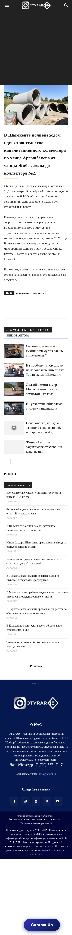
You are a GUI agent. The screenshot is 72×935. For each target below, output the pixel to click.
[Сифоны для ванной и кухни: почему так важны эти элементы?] (14, 351)
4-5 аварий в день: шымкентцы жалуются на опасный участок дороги (33, 511)
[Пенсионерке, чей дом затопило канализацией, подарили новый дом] (14, 428)
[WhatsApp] (8, 310)
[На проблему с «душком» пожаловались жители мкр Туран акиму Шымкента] (14, 370)
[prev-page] (6, 461)
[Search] (66, 5)
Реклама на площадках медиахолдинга (28, 819)
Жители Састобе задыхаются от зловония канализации (44, 446)
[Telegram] (17, 310)
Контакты (55, 819)
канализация (22, 293)
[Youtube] (58, 801)
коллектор (38, 293)
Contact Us (42, 925)
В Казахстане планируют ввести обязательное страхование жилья (34, 627)
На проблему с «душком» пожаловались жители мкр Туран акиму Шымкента (45, 370)
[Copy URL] (54, 310)
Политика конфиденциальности (36, 823)
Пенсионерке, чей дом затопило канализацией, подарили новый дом (43, 427)
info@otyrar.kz (47, 773)
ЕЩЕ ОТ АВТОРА (17, 335)
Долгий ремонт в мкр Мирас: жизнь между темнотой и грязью (41, 389)
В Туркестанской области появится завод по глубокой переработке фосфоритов (33, 577)
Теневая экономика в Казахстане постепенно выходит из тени (33, 644)
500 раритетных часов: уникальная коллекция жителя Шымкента (33, 494)
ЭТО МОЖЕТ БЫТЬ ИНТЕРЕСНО (27, 329)
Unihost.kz (48, 846)
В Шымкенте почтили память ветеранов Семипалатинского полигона (30, 528)
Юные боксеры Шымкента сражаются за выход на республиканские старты (36, 544)
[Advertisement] (36, 49)
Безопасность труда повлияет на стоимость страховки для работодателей (32, 561)
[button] (6, 5)
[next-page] (12, 461)
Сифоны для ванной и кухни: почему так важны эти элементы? (44, 350)
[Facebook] (36, 310)
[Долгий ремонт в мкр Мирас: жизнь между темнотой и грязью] (14, 389)
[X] (45, 310)
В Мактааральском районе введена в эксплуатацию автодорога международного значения (37, 594)
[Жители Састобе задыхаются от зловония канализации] (14, 447)
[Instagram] (25, 801)
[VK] (26, 310)
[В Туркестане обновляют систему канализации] (14, 408)
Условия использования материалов (34, 815)
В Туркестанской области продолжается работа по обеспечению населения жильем (36, 611)
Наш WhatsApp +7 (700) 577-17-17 (36, 765)
